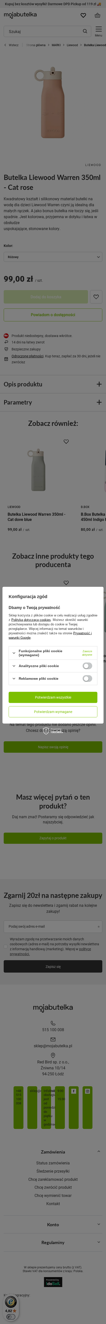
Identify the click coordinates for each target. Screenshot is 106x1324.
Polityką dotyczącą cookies (31, 620)
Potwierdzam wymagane (53, 711)
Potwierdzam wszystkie (53, 697)
